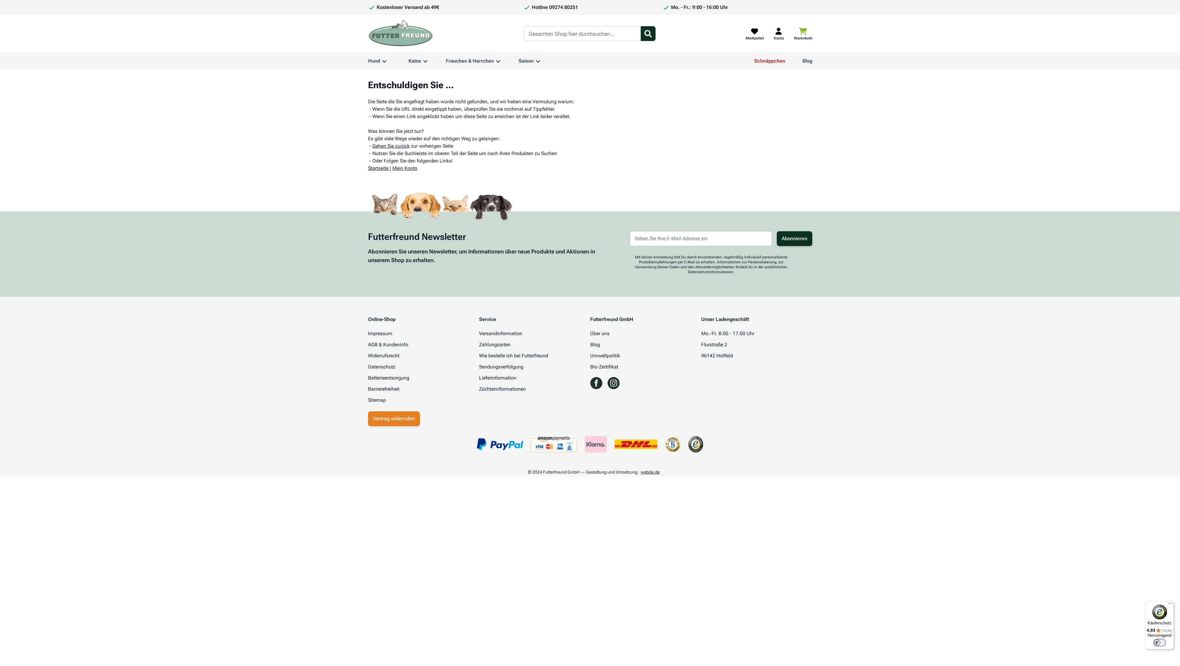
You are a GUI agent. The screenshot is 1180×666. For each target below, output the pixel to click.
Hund (374, 61)
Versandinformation (500, 333)
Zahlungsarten (495, 344)
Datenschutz (381, 367)
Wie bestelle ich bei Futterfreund (513, 356)
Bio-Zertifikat (604, 367)
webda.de (650, 472)
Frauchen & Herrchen (470, 61)
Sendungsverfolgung (501, 367)
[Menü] (1170, 605)
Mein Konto (404, 168)
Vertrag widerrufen (394, 418)
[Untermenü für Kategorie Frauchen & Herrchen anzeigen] (498, 61)
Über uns (600, 333)
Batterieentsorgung (388, 378)
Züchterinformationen (502, 389)
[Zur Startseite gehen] (400, 33)
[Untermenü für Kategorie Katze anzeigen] (425, 61)
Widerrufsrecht (384, 356)
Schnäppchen (769, 61)
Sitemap (377, 400)
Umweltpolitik (605, 356)
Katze (414, 61)
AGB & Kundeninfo (388, 344)
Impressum (380, 333)
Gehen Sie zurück (391, 146)
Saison (526, 61)
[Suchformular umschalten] (648, 33)
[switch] (1159, 642)
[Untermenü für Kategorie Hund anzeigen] (384, 61)
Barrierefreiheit (384, 389)
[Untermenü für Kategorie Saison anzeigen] (538, 61)
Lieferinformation (497, 378)
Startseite (378, 168)
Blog (807, 61)
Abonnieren (794, 238)
